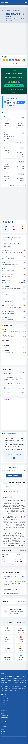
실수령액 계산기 (4, 705)
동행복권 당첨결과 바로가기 (14, 475)
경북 (9, 246)
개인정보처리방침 (4, 733)
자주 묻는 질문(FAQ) (5, 707)
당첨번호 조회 (4, 696)
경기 (4, 243)
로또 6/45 (8, 10)
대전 (4, 246)
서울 (14, 243)
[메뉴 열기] (26, 2)
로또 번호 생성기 (4, 698)
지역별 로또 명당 (4, 726)
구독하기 (21, 102)
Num (4, 3)
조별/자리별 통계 (4, 717)
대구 (9, 243)
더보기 (24, 325)
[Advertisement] (14, 40)
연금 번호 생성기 (4, 715)
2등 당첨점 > (10, 239)
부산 (19, 243)
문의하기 (3, 731)
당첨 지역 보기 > (6, 118)
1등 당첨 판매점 (4, 724)
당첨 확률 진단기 (4, 701)
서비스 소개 (3, 729)
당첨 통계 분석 (4, 703)
